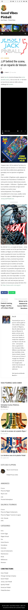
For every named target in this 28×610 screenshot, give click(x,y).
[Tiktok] (20, 1)
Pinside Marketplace (7, 499)
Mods (2, 557)
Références (4, 559)
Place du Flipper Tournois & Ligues (11, 515)
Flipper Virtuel (5, 536)
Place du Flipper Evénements (9, 512)
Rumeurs (6, 58)
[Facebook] (11, 1)
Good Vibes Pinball (9, 15)
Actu (2, 58)
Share (5, 292)
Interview (3, 548)
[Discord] (24, 1)
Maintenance (4, 554)
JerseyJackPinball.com (7, 199)
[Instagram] (18, 1)
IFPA (2, 521)
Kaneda (10, 84)
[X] (15, 1)
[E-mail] (26, 1)
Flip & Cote (10, 470)
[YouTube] (13, 1)
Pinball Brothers (5, 590)
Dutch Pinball (4, 579)
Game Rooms (5, 542)
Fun (2, 539)
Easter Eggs (4, 533)
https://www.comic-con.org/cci (11, 285)
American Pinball (5, 587)
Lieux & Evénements (7, 551)
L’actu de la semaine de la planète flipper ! (14, 431)
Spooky (6, 77)
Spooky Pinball (5, 584)
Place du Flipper (5, 491)
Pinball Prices (10, 475)
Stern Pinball (4, 573)
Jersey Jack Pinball (6, 582)
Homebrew (4, 545)
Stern (8, 247)
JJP (20, 79)
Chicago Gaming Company (8, 576)
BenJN (7, 72)
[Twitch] (22, 1)
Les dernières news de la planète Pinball (13, 455)
